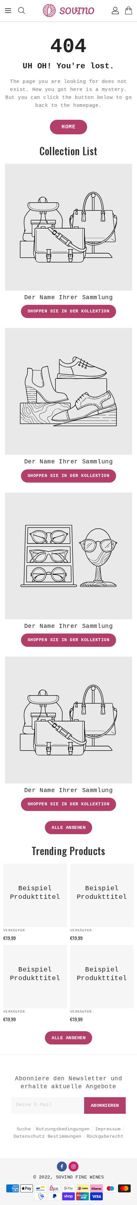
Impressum (108, 1129)
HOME (68, 127)
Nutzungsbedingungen (63, 1129)
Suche (24, 1129)
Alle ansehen (68, 827)
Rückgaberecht (105, 1136)
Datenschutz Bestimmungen (47, 1136)
